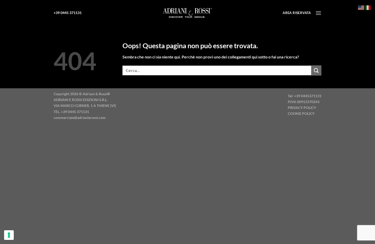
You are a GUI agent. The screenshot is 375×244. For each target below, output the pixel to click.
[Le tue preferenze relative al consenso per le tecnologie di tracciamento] (9, 235)
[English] (361, 7)
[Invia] (316, 70)
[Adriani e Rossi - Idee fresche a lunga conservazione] (187, 13)
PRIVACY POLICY (302, 107)
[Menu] (318, 13)
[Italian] (368, 7)
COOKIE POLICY (301, 113)
